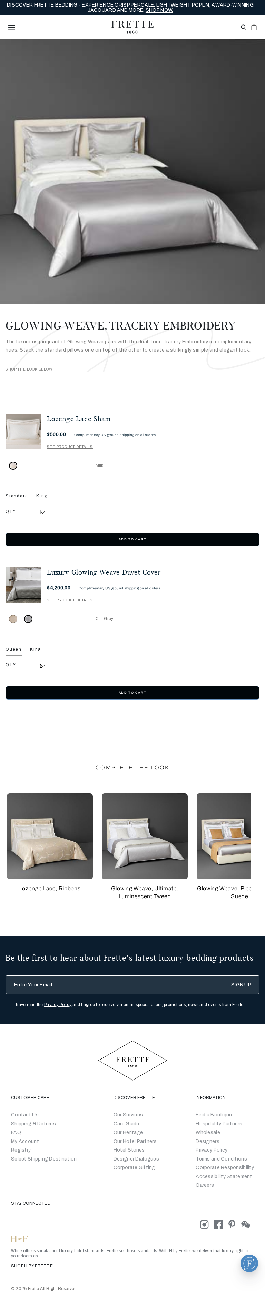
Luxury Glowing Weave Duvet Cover (104, 572)
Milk (99, 465)
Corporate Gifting (134, 1167)
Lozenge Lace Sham (79, 418)
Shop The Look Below (29, 369)
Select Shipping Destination (44, 1159)
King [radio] (41, 496)
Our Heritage (128, 1132)
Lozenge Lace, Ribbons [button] (49, 888)
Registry (21, 1150)
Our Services (128, 1114)
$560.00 (56, 434)
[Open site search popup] (243, 27)
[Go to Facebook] (220, 1224)
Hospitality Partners (219, 1123)
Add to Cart (132, 539)
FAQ (16, 1132)
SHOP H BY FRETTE (32, 1266)
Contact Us (25, 1114)
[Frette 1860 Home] (132, 27)
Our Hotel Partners (135, 1141)
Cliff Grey (104, 618)
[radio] (13, 619)
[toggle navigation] (12, 27)
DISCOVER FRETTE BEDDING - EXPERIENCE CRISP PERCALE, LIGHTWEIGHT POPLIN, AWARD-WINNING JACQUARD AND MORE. (130, 7)
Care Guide (126, 1123)
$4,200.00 (58, 587)
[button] (50, 836)
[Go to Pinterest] (234, 1224)
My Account (25, 1141)
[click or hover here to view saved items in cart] (254, 27)
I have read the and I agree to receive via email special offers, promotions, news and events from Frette (129, 1004)
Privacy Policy (57, 1004)
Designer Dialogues (136, 1159)
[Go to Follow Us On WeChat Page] (247, 1224)
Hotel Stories (129, 1150)
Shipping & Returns (33, 1123)
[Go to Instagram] (207, 1224)
